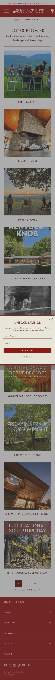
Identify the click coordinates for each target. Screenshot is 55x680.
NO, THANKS (27, 357)
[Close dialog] (51, 319)
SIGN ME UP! (27, 350)
